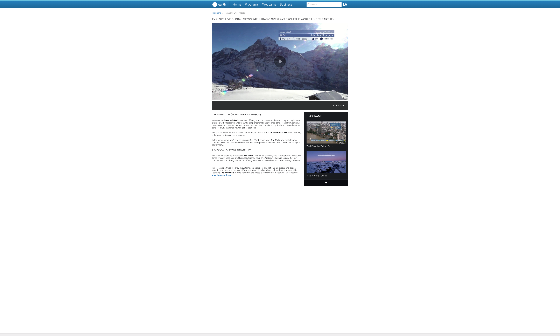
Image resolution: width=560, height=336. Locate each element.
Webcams (269, 4)
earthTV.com (339, 105)
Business (286, 4)
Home (237, 4)
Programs (252, 4)
